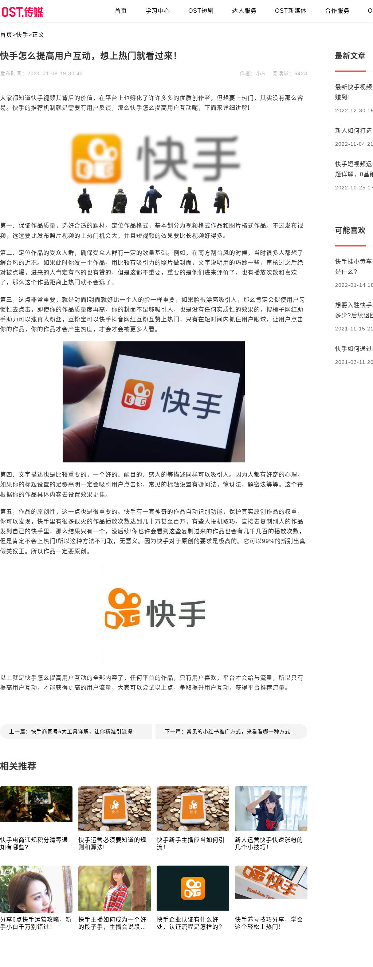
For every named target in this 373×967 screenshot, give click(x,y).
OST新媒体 (291, 11)
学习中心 (157, 11)
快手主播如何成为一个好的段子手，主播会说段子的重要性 (112, 923)
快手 (22, 35)
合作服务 (337, 11)
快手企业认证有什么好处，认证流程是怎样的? (189, 923)
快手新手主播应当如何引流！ (191, 843)
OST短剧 (201, 11)
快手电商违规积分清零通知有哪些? (34, 843)
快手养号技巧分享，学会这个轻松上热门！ (269, 923)
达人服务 (244, 11)
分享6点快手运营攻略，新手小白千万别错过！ (36, 923)
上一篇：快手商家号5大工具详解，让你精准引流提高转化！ (80, 731)
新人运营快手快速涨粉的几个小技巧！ (269, 843)
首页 (121, 11)
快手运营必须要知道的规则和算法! (112, 843)
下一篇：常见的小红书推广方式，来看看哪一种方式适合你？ (236, 731)
